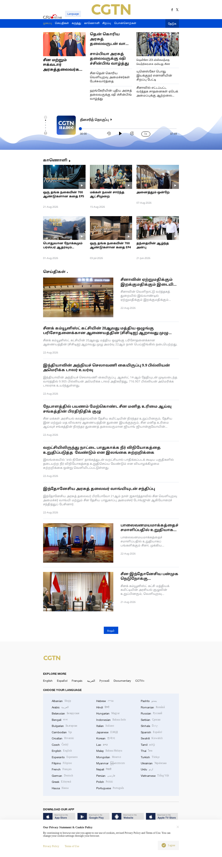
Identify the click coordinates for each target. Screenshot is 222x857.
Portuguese (110, 788)
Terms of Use (72, 846)
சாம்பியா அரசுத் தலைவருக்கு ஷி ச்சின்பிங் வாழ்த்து (109, 59)
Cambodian (62, 732)
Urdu (147, 769)
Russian (151, 713)
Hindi (102, 707)
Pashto (149, 701)
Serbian (150, 720)
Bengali (60, 720)
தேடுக (172, 23)
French (62, 769)
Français (77, 681)
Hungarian (108, 713)
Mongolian (108, 757)
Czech (60, 745)
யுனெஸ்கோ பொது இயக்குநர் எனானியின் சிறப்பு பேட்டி (154, 76)
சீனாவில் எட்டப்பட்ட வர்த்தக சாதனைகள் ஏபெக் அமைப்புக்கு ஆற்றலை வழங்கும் (157, 92)
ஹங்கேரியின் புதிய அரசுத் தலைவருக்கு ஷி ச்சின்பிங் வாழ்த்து (111, 95)
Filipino (62, 763)
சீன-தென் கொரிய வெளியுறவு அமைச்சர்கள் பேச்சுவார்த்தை (110, 77)
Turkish (150, 757)
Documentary (122, 681)
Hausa (60, 788)
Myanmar (110, 763)
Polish (104, 782)
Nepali (103, 769)
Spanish (151, 732)
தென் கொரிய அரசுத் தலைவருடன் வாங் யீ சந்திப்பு (110, 39)
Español (62, 681)
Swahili (152, 738)
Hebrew (105, 701)
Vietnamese (155, 776)
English (48, 681)
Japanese (107, 732)
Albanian (61, 701)
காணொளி (55, 160)
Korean (105, 738)
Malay (109, 751)
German (62, 776)
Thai (146, 751)
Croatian (63, 738)
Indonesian (111, 720)
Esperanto (65, 757)
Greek (61, 782)
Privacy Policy (51, 846)
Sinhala (149, 726)
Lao (102, 745)
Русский (104, 681)
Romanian (153, 707)
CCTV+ (140, 681)
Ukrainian (153, 763)
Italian (105, 726)
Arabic (60, 707)
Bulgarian (64, 726)
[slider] (80, 128)
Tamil (148, 745)
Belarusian (65, 713)
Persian (105, 776)
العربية (91, 681)
